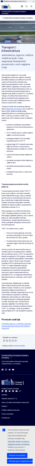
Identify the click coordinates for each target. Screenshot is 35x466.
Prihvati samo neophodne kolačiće (21, 461)
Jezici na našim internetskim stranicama (15, 402)
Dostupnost (6, 418)
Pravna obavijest (7, 414)
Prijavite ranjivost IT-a (9, 399)
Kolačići (4, 406)
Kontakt (4, 395)
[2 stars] (5, 340)
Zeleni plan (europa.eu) (14, 109)
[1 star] (4, 340)
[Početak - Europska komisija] (6, 6)
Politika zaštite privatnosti (10, 410)
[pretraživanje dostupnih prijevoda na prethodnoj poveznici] (24, 109)
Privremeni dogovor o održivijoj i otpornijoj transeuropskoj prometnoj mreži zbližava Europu (16, 326)
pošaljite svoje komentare (16, 346)
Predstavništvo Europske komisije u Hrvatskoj (18, 18)
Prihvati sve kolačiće (17, 455)
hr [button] (22, 6)
